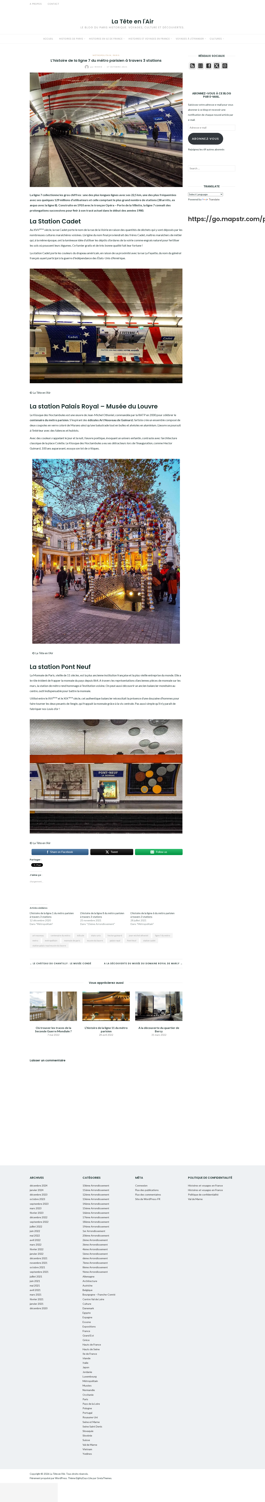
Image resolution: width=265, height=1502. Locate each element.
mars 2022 (35, 1244)
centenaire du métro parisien (49, 420)
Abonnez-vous (205, 138)
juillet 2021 (36, 1276)
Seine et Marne (91, 1421)
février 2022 (36, 1249)
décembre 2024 (38, 1185)
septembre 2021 (39, 1271)
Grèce (86, 1340)
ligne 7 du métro (162, 935)
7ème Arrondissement (95, 1262)
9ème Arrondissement (95, 1271)
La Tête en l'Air (133, 21)
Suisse (86, 1440)
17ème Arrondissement (96, 1217)
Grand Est (88, 1335)
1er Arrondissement (94, 1231)
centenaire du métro (60, 935)
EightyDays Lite (84, 1478)
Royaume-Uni (90, 1417)
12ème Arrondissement (96, 1194)
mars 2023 (35, 1208)
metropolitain (51, 940)
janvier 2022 (36, 1253)
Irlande (86, 1358)
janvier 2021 (36, 1303)
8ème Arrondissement (95, 1267)
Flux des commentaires (148, 1194)
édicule (80, 935)
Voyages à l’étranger (190, 38)
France (86, 1331)
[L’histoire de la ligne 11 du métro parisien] (106, 1005)
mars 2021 (35, 1294)
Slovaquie (88, 1431)
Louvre (148, 406)
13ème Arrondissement (96, 1199)
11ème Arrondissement (96, 1190)
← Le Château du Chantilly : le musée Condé (60, 963)
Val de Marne (90, 1444)
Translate (214, 199)
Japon (86, 1367)
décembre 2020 (38, 1308)
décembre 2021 (38, 1258)
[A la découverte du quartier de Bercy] (158, 1005)
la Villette (135, 205)
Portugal (87, 1412)
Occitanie (88, 1394)
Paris (116, 55)
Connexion (141, 1185)
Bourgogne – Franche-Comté (99, 1294)
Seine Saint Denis (92, 1426)
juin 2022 (35, 1231)
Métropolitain (102, 55)
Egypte (87, 1312)
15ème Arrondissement (96, 1208)
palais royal (115, 940)
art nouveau (38, 935)
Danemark (88, 1308)
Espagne (87, 1317)
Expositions (89, 1326)
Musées (87, 1385)
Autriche (87, 1285)
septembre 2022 (39, 1221)
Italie (85, 1362)
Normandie (89, 1390)
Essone (87, 1321)
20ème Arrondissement (96, 1235)
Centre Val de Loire (93, 1299)
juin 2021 (35, 1281)
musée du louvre (95, 940)
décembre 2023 (38, 1194)
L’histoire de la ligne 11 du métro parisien (106, 1029)
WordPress (61, 1478)
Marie (96, 67)
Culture (87, 1303)
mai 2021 (35, 1285)
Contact (53, 3)
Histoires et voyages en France (149, 38)
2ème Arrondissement (95, 1240)
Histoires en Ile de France (106, 38)
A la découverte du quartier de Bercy (158, 1029)
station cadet (149, 940)
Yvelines (87, 1453)
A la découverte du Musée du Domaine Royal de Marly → (143, 963)
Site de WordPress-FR (147, 1199)
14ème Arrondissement (96, 1203)
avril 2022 (35, 1240)
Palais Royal (80, 406)
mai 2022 (35, 1235)
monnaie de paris (72, 940)
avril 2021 (35, 1290)
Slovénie (87, 1435)
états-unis (96, 935)
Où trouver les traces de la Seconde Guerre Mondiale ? (53, 1029)
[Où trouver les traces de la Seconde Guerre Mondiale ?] (53, 1005)
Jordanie (87, 1371)
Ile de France (90, 1353)
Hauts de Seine (91, 1349)
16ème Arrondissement (96, 1212)
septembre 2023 (39, 1203)
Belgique (87, 1290)
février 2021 (36, 1299)
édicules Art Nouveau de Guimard (110, 420)
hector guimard (115, 935)
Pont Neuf (76, 666)
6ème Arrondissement (95, 1258)
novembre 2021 (38, 1262)
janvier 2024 (36, 1190)
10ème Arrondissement (96, 1185)
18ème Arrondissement (96, 1221)
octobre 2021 (37, 1267)
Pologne (87, 1408)
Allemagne (88, 1276)
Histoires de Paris (71, 38)
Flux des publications (147, 1190)
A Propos (36, 3)
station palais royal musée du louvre (49, 945)
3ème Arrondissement (95, 1244)
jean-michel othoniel (138, 935)
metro (35, 940)
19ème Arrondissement (96, 1226)
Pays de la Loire (91, 1403)
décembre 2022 (38, 1217)
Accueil (48, 38)
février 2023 (36, 1212)
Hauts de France (92, 1344)
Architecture (90, 1281)
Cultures (216, 38)
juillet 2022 (36, 1226)
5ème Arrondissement (95, 1253)
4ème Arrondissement (95, 1249)
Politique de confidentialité (203, 1194)
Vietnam (87, 1449)
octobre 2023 (37, 1199)
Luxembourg (90, 1376)
